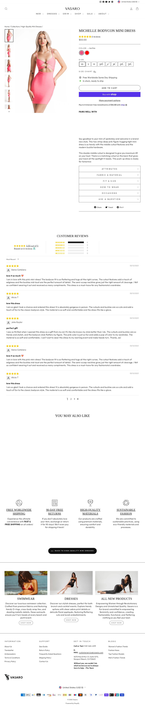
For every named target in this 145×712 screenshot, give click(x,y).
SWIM (66, 14)
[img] (12, 266)
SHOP (78, 14)
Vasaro (72, 9)
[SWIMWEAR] (26, 583)
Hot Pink (81, 53)
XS (82, 64)
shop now (26, 623)
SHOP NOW (71, 620)
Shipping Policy (45, 658)
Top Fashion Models (116, 654)
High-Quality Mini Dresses (31, 26)
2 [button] (71, 399)
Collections (15, 26)
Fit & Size (109, 181)
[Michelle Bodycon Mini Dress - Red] (98, 130)
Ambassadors (10, 654)
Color (87, 48)
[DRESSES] (71, 583)
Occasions (109, 193)
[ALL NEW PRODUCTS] (116, 583)
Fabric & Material (109, 175)
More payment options (109, 100)
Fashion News (113, 650)
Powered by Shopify (72, 703)
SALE (90, 14)
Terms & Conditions (12, 658)
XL (114, 64)
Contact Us (43, 661)
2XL (122, 64)
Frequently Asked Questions (50, 654)
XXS (101, 64)
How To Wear (109, 187)
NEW (39, 14)
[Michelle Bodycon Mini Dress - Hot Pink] (95, 130)
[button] (85, 36)
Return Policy (44, 650)
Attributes (110, 169)
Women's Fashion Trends (118, 646)
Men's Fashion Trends (116, 658)
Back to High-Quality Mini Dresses (74, 551)
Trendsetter (9, 650)
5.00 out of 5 (32, 246)
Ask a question (110, 199)
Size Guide (43, 646)
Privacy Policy (10, 661)
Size (81, 60)
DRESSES (52, 14)
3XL (130, 64)
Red (87, 53)
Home (7, 26)
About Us (8, 646)
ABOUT (103, 14)
